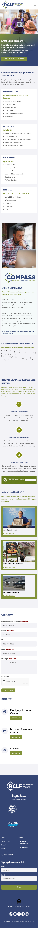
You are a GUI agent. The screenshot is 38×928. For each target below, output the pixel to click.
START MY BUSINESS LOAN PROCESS (14, 59)
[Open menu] (35, 4)
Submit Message (8, 690)
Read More (16, 718)
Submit (19, 887)
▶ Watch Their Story (9, 533)
